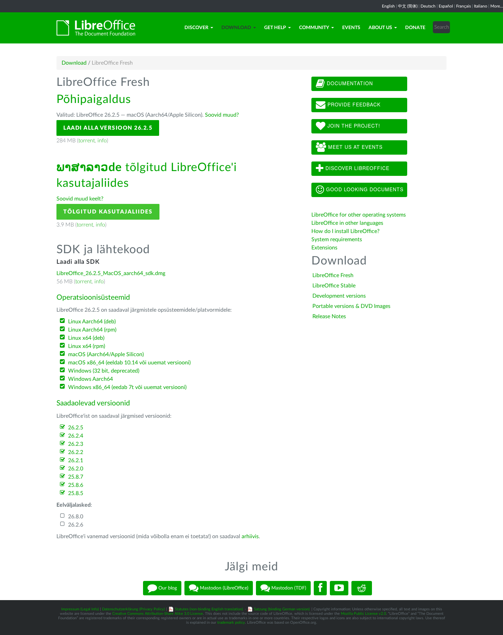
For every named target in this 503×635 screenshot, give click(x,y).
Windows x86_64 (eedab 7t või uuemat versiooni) (127, 387)
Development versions (339, 296)
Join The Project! (353, 125)
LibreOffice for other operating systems (358, 215)
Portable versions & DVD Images (351, 306)
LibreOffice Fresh (332, 275)
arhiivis (250, 536)
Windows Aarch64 (90, 379)
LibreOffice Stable (334, 285)
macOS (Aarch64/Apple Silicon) (106, 354)
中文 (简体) (407, 6)
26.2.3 (75, 444)
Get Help (275, 27)
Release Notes (329, 316)
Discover (196, 27)
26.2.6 (75, 525)
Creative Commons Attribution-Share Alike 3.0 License (157, 613)
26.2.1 (75, 460)
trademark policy (231, 622)
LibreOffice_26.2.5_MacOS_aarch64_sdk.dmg (110, 273)
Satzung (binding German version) (282, 609)
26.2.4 (75, 436)
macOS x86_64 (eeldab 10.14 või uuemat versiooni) (129, 362)
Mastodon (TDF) (288, 588)
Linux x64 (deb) (86, 338)
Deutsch (428, 6)
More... (496, 6)
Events (351, 27)
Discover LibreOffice (356, 168)
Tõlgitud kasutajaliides (108, 212)
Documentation (349, 83)
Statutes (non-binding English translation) (209, 609)
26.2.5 (75, 427)
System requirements (337, 239)
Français (463, 6)
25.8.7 (75, 477)
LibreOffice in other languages (347, 223)
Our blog (167, 588)
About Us (380, 27)
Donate (415, 27)
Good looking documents (363, 189)
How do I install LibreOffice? (345, 231)
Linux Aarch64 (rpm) (92, 330)
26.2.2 (75, 452)
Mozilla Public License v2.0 (363, 613)
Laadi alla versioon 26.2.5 (107, 128)
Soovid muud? (222, 115)
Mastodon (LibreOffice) (223, 588)
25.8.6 (75, 485)
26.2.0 (75, 468)
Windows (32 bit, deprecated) (103, 371)
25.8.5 (75, 493)
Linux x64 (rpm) (86, 346)
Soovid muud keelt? (79, 199)
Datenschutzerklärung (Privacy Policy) (133, 609)
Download (236, 27)
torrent (86, 140)
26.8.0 (75, 516)
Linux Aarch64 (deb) (92, 321)
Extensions (324, 247)
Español (446, 6)
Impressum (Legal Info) (80, 609)
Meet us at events (354, 146)
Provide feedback (353, 104)
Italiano (480, 6)
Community (314, 27)
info (102, 140)
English (388, 6)
